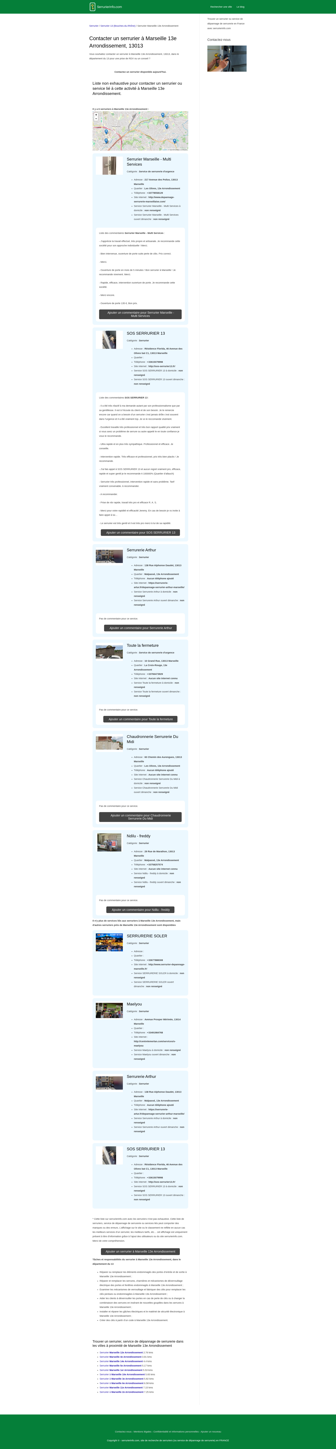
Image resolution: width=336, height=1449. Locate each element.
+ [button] (96, 114)
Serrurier (93, 26)
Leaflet (164, 150)
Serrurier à (122, 1374)
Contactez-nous (123, 1431)
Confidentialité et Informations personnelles (176, 1431)
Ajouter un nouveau (211, 1431)
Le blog (240, 7)
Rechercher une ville (221, 7)
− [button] (96, 118)
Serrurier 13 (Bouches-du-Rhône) (117, 26)
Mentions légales (142, 1431)
